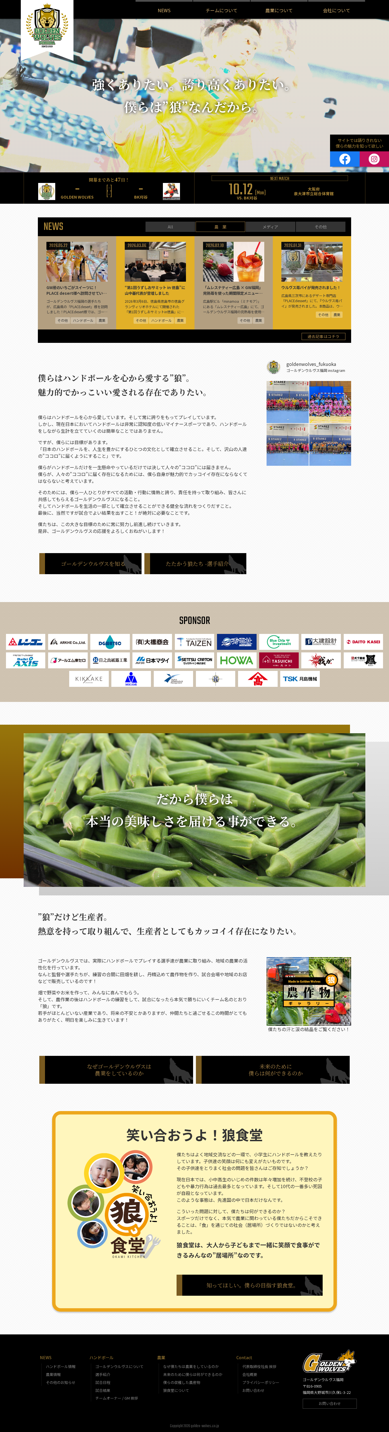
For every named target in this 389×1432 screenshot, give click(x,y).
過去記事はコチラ (323, 336)
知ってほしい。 (252, 1285)
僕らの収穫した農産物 (181, 1382)
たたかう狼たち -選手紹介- (198, 563)
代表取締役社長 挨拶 (259, 1366)
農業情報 (53, 1374)
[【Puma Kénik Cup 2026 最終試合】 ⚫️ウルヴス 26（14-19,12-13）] (288, 402)
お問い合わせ (253, 1390)
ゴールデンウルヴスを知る (93, 563)
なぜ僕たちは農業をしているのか (191, 1366)
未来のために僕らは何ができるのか (276, 1069)
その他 (321, 227)
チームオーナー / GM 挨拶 (116, 1398)
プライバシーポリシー (260, 1382)
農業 (161, 1357)
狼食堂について (176, 1390)
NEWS (164, 10)
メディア (270, 227)
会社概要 (249, 1374)
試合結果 (102, 1390)
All (170, 227)
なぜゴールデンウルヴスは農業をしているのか (119, 1069)
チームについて (222, 10)
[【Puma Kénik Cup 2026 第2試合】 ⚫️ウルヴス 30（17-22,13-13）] (288, 445)
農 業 (220, 227)
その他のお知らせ (60, 1382)
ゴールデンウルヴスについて (119, 1366)
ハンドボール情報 (60, 1366)
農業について (279, 10)
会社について (336, 10)
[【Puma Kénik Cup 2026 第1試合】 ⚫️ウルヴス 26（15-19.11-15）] (330, 445)
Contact (244, 1357)
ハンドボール (101, 1357)
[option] (109, 188)
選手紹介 (102, 1374)
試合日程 (102, 1382)
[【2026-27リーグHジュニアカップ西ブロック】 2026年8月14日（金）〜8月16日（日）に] (330, 402)
